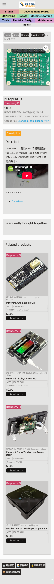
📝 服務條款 (22, 565)
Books (27, 24)
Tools (5, 20)
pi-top (30, 120)
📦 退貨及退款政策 (11, 571)
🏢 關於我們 (8, 565)
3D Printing (8, 16)
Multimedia (45, 20)
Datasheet (17, 201)
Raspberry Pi (37, 34)
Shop (16, 34)
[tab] (13, 133)
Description (13, 133)
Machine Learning (41, 16)
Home (8, 34)
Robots (23, 16)
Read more (16, 318)
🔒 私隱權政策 (38, 565)
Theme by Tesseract (37, 579)
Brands (9, 11)
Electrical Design (23, 20)
